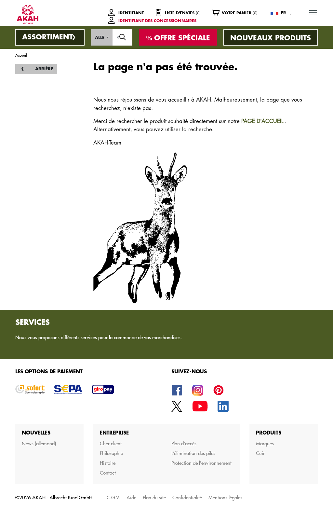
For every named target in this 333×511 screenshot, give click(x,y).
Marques (265, 443)
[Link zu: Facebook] (176, 390)
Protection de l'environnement (201, 463)
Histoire (107, 463)
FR (283, 13)
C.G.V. (113, 497)
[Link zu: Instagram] (197, 390)
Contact (108, 473)
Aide (131, 497)
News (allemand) (39, 443)
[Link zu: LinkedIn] (223, 406)
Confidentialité (187, 497)
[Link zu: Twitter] (176, 406)
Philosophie (111, 453)
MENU (313, 12)
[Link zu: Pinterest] (218, 390)
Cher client (111, 443)
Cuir (260, 453)
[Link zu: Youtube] (200, 406)
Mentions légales (225, 497)
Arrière (44, 69)
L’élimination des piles (193, 453)
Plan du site (154, 497)
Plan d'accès (183, 443)
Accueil (21, 55)
